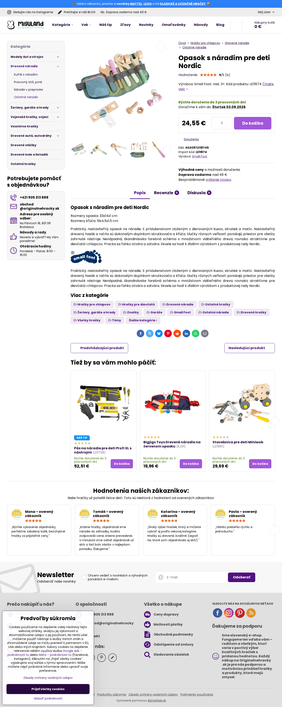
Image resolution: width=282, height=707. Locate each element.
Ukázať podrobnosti (48, 699)
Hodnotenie (187, 74)
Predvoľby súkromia (111, 694)
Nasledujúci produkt (247, 348)
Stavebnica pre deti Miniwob (237, 442)
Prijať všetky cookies (48, 689)
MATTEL (136, 4)
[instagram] (229, 617)
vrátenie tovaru (218, 179)
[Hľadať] (236, 25)
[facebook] (217, 617)
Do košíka (252, 123)
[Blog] (251, 617)
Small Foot (199, 156)
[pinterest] (240, 617)
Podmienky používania (196, 694)
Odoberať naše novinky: (56, 581)
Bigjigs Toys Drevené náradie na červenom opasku (172, 444)
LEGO (148, 4)
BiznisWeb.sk (157, 700)
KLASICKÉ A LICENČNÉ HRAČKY (183, 4)
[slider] (208, 75)
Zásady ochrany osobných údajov (153, 694)
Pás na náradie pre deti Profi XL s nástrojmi (103, 450)
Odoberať (241, 577)
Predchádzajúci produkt (102, 348)
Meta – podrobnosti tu (55, 655)
